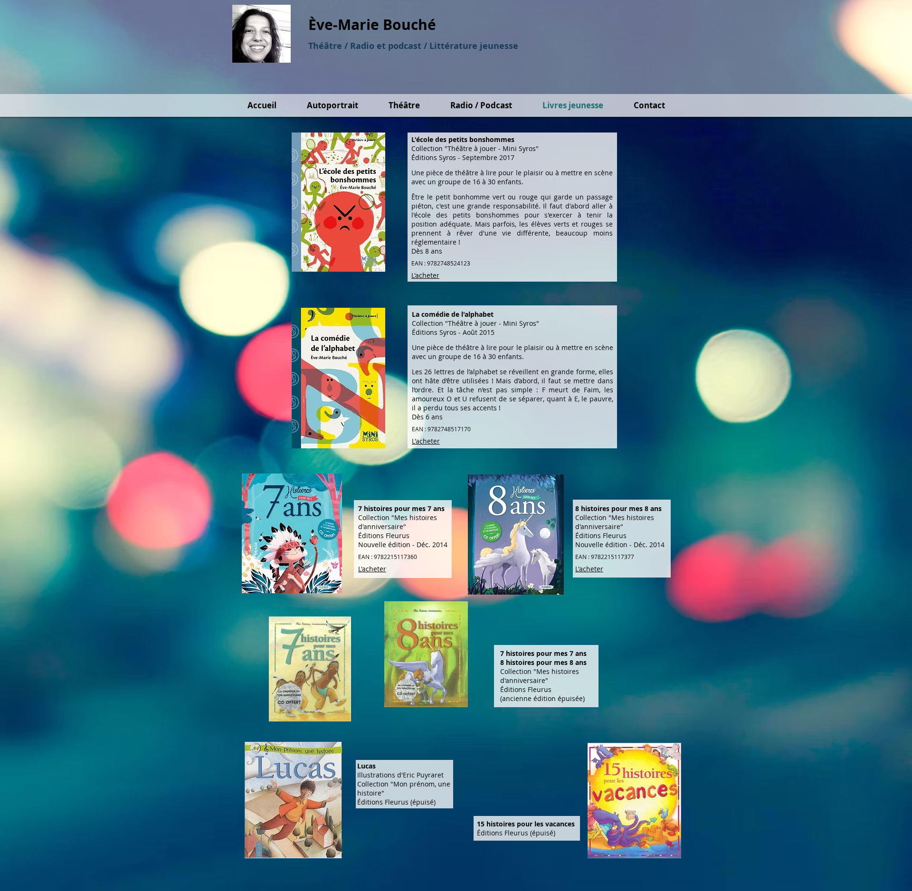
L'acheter (425, 275)
